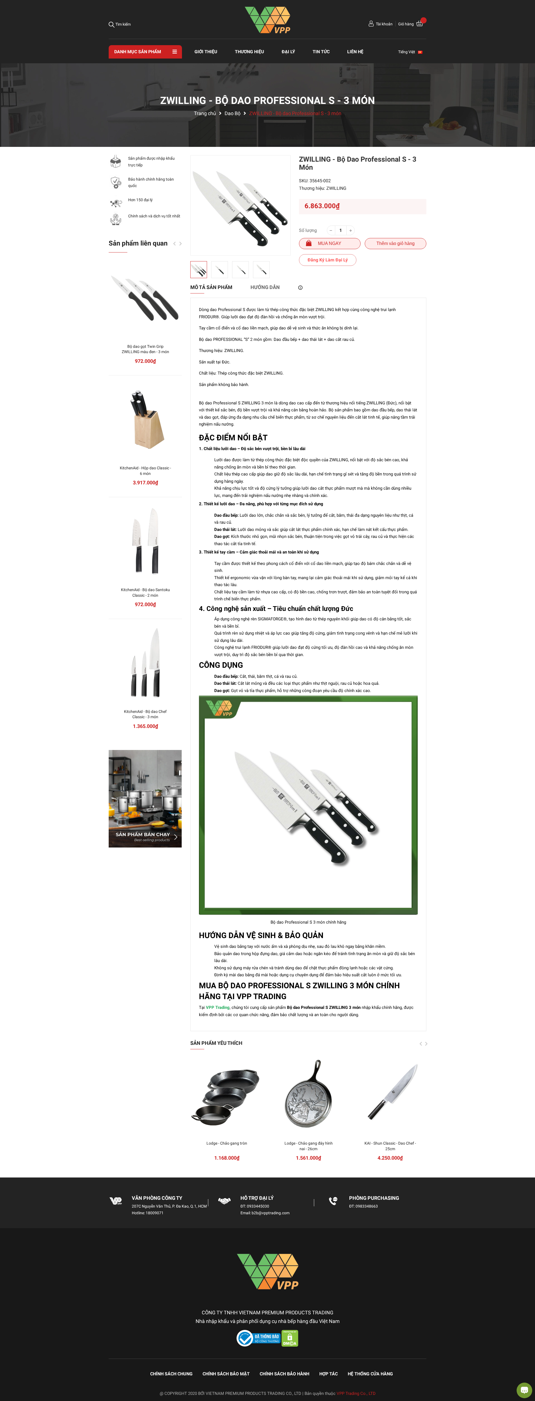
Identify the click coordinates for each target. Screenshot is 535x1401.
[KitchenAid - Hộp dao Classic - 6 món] (145, 419)
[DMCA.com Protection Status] (289, 1338)
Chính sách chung (171, 1373)
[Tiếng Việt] (422, 52)
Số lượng (308, 230)
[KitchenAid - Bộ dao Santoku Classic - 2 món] (145, 540)
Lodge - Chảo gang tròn (226, 1143)
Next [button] (426, 1044)
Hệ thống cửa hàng (370, 1373)
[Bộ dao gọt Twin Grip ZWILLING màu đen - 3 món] (145, 297)
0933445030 (258, 1206)
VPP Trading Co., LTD (356, 1393)
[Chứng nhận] (259, 1338)
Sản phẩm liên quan (138, 243)
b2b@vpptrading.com (271, 1213)
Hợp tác (328, 1373)
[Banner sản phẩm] (145, 799)
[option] (240, 205)
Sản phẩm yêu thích (216, 1043)
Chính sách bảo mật (226, 1373)
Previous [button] (421, 1044)
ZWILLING (336, 188)
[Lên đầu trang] (10, 1374)
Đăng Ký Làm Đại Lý (328, 260)
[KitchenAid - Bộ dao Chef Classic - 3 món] (145, 662)
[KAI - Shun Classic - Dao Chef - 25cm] (390, 1094)
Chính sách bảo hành (284, 1373)
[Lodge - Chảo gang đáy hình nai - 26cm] (308, 1094)
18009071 (155, 1213)
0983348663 (367, 1206)
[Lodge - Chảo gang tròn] (227, 1094)
